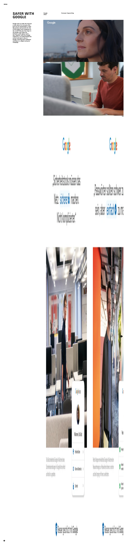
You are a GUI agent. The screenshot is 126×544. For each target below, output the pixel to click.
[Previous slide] (45, 336)
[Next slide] (121, 336)
